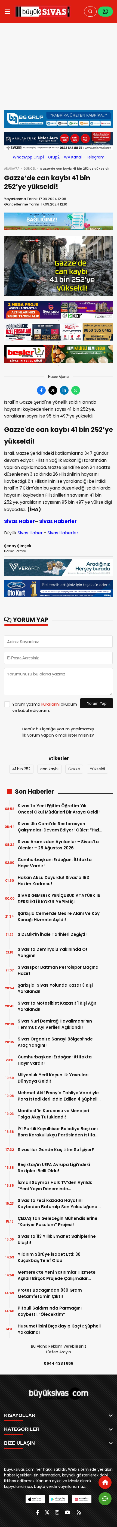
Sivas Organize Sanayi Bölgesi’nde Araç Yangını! (55, 1042)
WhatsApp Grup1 (28, 157)
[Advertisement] (58, 69)
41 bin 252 (21, 769)
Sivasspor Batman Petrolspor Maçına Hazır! (58, 970)
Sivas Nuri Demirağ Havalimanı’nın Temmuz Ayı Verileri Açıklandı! (55, 1024)
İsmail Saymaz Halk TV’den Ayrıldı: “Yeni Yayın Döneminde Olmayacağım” (55, 1186)
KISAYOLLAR (19, 1415)
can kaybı (49, 769)
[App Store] (35, 1499)
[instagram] (57, 1512)
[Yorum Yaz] (105, 1498)
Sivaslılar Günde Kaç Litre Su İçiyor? (56, 1149)
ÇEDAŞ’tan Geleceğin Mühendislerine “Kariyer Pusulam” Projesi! (57, 1221)
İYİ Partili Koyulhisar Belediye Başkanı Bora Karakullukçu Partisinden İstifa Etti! (58, 1132)
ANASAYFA (11, 168)
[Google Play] (58, 1499)
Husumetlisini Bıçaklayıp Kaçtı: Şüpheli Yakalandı (59, 1329)
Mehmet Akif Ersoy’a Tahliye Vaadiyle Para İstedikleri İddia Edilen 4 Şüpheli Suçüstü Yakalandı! (58, 1096)
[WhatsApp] (105, 12)
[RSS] (79, 1512)
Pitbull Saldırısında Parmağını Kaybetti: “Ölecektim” (50, 1311)
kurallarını (50, 704)
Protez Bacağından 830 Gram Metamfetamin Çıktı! (50, 1293)
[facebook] (37, 1512)
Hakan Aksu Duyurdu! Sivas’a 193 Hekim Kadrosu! (53, 881)
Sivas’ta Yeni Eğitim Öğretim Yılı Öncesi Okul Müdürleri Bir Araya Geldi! (59, 809)
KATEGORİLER (21, 1429)
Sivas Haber (19, 521)
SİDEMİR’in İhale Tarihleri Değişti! (52, 934)
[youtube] (67, 1512)
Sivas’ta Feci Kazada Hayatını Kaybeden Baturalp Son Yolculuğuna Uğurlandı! (57, 1204)
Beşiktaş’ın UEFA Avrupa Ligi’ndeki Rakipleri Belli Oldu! (54, 1168)
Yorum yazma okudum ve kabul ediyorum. (44, 707)
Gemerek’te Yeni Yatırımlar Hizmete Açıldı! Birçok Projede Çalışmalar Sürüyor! (57, 1275)
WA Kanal (73, 157)
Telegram (95, 157)
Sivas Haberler (58, 521)
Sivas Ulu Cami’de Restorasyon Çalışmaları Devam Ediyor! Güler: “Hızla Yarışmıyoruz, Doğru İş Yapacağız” (60, 827)
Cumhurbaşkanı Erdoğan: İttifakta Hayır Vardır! (55, 863)
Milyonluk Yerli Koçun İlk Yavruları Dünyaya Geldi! (53, 1078)
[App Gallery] (81, 1499)
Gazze (74, 769)
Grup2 (54, 157)
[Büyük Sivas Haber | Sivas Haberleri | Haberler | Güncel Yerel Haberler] (42, 11)
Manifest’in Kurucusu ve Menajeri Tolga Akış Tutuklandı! (53, 1114)
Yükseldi (97, 769)
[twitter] (47, 1512)
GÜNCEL (29, 168)
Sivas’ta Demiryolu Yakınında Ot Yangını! (53, 952)
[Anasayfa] (105, 1482)
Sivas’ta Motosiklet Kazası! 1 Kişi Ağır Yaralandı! (57, 1006)
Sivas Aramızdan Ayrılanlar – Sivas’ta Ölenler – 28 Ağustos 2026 (58, 845)
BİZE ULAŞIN (19, 1443)
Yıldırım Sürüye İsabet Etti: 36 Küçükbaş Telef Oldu (49, 1257)
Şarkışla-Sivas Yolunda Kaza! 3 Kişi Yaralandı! (55, 988)
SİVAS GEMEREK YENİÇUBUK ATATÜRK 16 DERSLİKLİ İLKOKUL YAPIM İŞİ (59, 899)
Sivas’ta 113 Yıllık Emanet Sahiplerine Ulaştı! (57, 1239)
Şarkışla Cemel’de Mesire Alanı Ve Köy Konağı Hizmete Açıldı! (59, 917)
